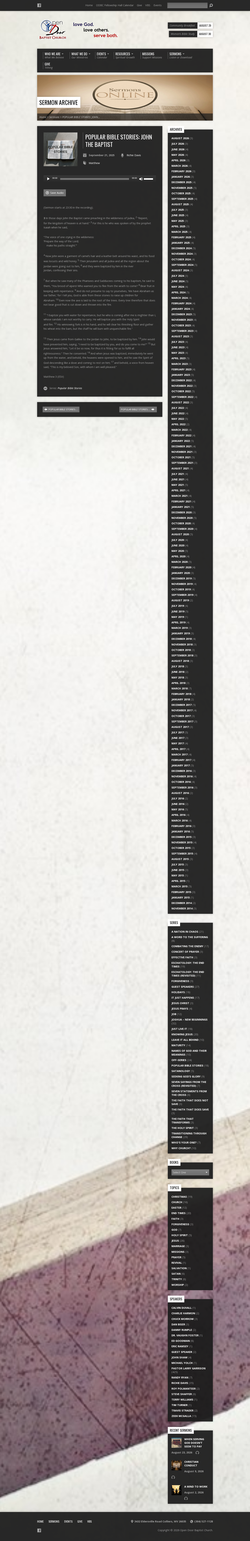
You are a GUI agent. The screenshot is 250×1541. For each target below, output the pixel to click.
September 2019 (182, 595)
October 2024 (181, 259)
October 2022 (181, 391)
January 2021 (180, 507)
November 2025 (182, 188)
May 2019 (177, 617)
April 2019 (178, 622)
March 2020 (179, 562)
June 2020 (177, 545)
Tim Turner (179, 1405)
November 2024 (182, 253)
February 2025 (181, 237)
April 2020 (178, 556)
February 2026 (181, 171)
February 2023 (181, 369)
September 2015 (182, 853)
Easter (176, 1207)
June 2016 (177, 804)
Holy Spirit (179, 1235)
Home (89, 5)
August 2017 (180, 727)
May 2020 (177, 551)
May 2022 (177, 419)
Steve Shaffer (181, 1394)
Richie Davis (134, 155)
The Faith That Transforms (182, 1120)
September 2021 (182, 462)
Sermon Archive (58, 102)
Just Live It (179, 1029)
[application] (100, 179)
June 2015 (177, 870)
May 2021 (177, 485)
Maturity (178, 1045)
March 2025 (179, 232)
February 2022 (181, 435)
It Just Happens (182, 997)
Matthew (94, 163)
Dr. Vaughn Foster (185, 1335)
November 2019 (182, 584)
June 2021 (177, 479)
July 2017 (177, 732)
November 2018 (182, 644)
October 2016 (181, 782)
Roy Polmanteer (183, 1388)
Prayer (176, 1257)
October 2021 (181, 457)
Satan (176, 1273)
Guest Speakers (182, 986)
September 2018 (182, 655)
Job (173, 1014)
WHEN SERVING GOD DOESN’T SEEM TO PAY (194, 1442)
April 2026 (178, 160)
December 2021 (181, 446)
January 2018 (180, 699)
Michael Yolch (182, 1363)
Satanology (180, 1071)
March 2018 (179, 688)
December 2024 (181, 248)
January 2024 (180, 308)
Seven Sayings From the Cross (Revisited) (188, 1083)
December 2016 (181, 771)
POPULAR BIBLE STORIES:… (63, 409)
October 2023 (181, 325)
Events (158, 5)
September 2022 (182, 397)
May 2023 (177, 352)
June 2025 (177, 215)
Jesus (175, 1240)
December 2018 (181, 639)
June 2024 (177, 281)
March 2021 (179, 495)
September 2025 (182, 198)
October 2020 (181, 523)
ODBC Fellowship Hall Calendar (115, 5)
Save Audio (57, 192)
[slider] (149, 178)
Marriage (178, 1246)
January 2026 (180, 176)
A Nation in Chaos (184, 931)
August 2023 (180, 336)
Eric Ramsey (179, 1346)
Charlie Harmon (183, 1313)
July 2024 (177, 275)
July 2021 (177, 474)
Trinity (176, 1279)
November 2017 (182, 710)
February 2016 (181, 826)
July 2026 (177, 143)
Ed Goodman (180, 1341)
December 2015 (181, 837)
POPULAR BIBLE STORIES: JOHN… (81, 117)
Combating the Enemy (187, 946)
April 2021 (178, 490)
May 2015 (177, 875)
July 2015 (177, 864)
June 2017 (177, 738)
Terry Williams (182, 1399)
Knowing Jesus (182, 1034)
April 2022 (178, 424)
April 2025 (178, 226)
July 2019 (177, 605)
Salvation (179, 1268)
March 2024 (179, 298)
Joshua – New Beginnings (189, 1019)
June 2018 (177, 672)
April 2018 (178, 683)
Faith (175, 1218)
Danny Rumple (181, 1330)
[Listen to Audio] (197, 1452)
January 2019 (180, 633)
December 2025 (181, 182)
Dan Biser (178, 1324)
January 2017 (180, 765)
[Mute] (141, 179)
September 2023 (182, 331)
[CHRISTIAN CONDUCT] (176, 1468)
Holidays (178, 992)
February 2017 (181, 760)
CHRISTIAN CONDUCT (191, 1463)
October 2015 (181, 848)
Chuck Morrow (182, 1319)
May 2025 (177, 221)
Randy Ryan (179, 1377)
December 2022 (181, 380)
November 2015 (182, 842)
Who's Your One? (184, 1142)
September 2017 (182, 721)
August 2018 (180, 661)
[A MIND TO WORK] (176, 1493)
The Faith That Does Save (190, 1109)
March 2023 (179, 364)
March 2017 (179, 754)
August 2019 (180, 600)
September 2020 (182, 529)
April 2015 (178, 881)
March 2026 (179, 165)
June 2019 (177, 611)
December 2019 (181, 578)
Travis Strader (182, 1410)
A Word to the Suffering (189, 937)
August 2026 (180, 138)
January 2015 (180, 897)
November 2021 (182, 452)
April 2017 (178, 749)
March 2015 (179, 886)
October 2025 (181, 193)
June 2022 (177, 413)
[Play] (48, 179)
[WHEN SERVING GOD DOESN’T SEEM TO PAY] (176, 1446)
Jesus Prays (179, 1008)
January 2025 (180, 242)
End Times (178, 1213)
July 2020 (177, 540)
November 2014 (182, 908)
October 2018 (181, 650)
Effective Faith (182, 957)
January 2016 (180, 831)
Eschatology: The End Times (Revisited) (187, 973)
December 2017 (181, 705)
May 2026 (177, 155)
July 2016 (177, 798)
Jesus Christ (180, 1003)
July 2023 (177, 342)
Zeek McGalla (181, 1416)
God (174, 1229)
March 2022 (179, 429)
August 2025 (180, 204)
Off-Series (178, 1060)
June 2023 (177, 347)
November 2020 (182, 518)
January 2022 (180, 441)
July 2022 (177, 408)
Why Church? (181, 1148)
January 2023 (180, 375)
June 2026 (177, 149)
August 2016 (180, 793)
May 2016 (177, 809)
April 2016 (178, 815)
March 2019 (179, 628)
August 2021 (180, 468)
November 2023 (182, 319)
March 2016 (179, 820)
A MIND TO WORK (195, 1486)
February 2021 (181, 501)
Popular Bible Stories (70, 388)
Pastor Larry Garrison (188, 1368)
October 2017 (181, 716)
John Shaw (179, 1357)
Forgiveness (180, 981)
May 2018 (177, 677)
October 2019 (181, 589)
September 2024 (182, 265)
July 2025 (177, 209)
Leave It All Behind (185, 1040)
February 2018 (181, 694)
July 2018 (177, 666)
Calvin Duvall (181, 1307)
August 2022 (180, 402)
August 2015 (180, 859)
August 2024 (180, 270)
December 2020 (181, 512)
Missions (177, 1251)
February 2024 (181, 303)
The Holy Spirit (182, 1128)
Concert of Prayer (185, 951)
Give (139, 5)
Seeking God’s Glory (186, 1076)
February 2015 (181, 892)
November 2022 (182, 385)
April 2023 (178, 358)
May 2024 (177, 286)
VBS (147, 5)
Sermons (54, 117)
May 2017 (177, 743)
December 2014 (181, 903)
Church (176, 1202)
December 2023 (181, 314)
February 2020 (181, 567)
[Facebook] (39, 5)
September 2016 (182, 787)
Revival (176, 1262)
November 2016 (182, 776)
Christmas (179, 1196)
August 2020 (180, 534)
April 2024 (178, 292)
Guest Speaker (181, 1352)
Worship (177, 1285)
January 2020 (180, 573)
